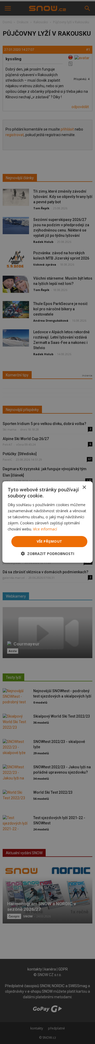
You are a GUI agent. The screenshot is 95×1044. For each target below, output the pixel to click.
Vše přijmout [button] (49, 541)
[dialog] (47, 522)
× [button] (84, 487)
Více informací (45, 529)
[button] (47, 553)
